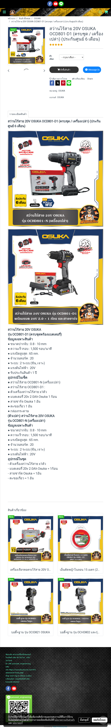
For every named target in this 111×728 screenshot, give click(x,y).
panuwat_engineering (21, 663)
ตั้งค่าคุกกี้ (84, 720)
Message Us (94, 70)
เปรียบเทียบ (79, 79)
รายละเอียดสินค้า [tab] (18, 114)
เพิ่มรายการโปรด (59, 79)
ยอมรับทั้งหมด (100, 720)
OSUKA (61, 91)
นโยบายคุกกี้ (18, 723)
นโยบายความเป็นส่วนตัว (65, 720)
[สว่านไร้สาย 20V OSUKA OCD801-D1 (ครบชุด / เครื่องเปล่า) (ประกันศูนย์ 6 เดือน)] (26, 45)
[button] (99, 12)
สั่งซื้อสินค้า (65, 70)
